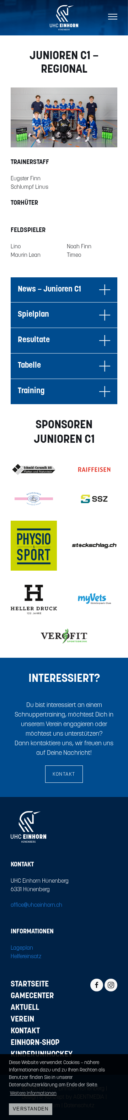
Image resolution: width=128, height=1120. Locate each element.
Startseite (30, 984)
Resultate (34, 340)
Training (31, 391)
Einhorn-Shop (35, 1043)
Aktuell (25, 1008)
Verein (22, 1020)
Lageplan (22, 948)
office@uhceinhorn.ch (36, 905)
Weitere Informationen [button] (33, 1093)
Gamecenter (32, 996)
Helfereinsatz (26, 957)
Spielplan (33, 315)
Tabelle (29, 366)
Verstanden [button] (30, 1109)
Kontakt (64, 774)
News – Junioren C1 (49, 289)
